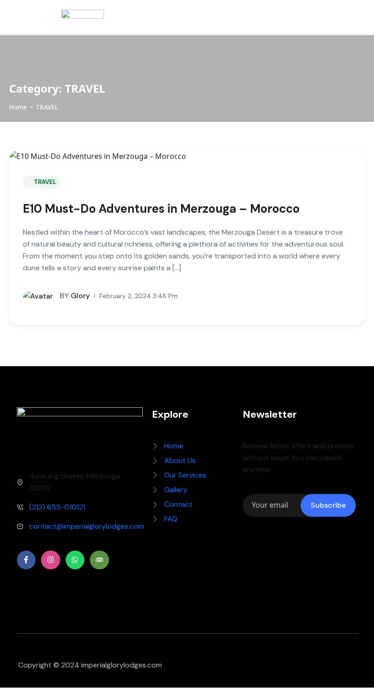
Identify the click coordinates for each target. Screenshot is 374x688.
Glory (75, 295)
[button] (352, 17)
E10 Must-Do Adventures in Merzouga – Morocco (161, 208)
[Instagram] (50, 560)
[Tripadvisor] (99, 560)
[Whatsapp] (75, 560)
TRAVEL (47, 107)
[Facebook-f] (26, 560)
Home (18, 107)
